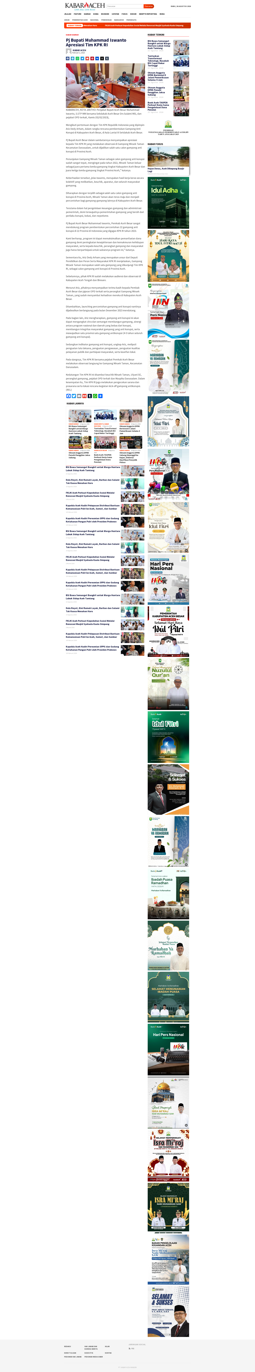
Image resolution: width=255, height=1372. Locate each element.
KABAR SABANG (125, 424)
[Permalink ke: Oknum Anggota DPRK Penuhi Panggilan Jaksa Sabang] (80, 442)
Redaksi (67, 1346)
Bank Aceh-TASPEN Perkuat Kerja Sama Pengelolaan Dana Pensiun (103, 458)
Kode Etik (88, 1353)
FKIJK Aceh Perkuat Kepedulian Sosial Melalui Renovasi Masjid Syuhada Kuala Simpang (90, 494)
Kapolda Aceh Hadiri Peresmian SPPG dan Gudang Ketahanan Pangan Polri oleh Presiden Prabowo (92, 520)
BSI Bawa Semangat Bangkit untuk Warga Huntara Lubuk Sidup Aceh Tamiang (78, 430)
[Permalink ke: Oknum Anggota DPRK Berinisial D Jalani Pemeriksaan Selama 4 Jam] (131, 416)
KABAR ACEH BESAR (100, 450)
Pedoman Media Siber (93, 1357)
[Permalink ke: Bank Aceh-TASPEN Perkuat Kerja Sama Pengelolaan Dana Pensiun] (105, 442)
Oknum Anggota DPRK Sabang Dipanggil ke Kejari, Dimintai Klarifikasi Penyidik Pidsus (130, 458)
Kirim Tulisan (70, 1353)
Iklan (107, 1346)
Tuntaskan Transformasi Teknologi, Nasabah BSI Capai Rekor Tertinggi (105, 430)
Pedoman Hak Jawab (72, 1357)
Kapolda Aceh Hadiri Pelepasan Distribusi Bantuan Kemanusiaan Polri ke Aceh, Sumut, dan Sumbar (114, 25)
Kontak (108, 1353)
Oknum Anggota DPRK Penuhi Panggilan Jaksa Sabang (79, 455)
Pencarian (149, 6)
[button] (67, 58)
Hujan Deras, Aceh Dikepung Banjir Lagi (166, 170)
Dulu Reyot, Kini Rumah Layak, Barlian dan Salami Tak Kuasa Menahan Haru (92, 481)
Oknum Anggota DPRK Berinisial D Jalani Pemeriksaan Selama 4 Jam (130, 430)
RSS (132, 1348)
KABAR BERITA (99, 424)
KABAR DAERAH (72, 35)
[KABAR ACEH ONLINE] (85, 6)
